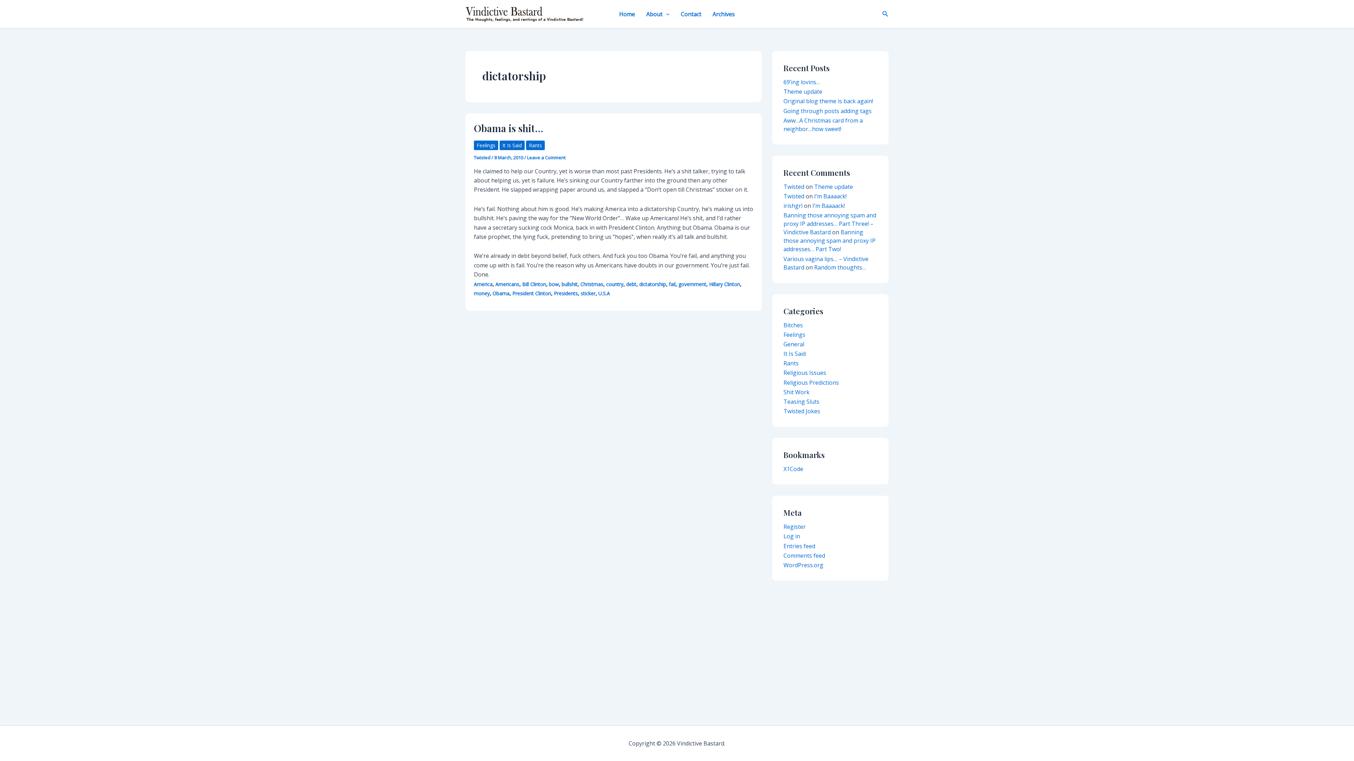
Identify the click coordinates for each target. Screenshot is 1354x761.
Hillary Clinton (724, 284)
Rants (535, 145)
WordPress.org (803, 565)
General (793, 344)
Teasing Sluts (801, 402)
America (483, 284)
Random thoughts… (840, 267)
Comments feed (804, 555)
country (614, 284)
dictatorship (652, 284)
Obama (501, 293)
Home (627, 14)
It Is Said (512, 145)
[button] (666, 14)
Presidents (566, 293)
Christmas (591, 284)
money (482, 293)
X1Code (793, 469)
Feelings (486, 145)
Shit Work (796, 392)
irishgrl (793, 206)
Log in (791, 536)
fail (672, 284)
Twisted (793, 187)
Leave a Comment (546, 157)
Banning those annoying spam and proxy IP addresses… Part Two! (829, 240)
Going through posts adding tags (827, 111)
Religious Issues (804, 373)
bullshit (570, 284)
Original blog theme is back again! (828, 101)
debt (631, 284)
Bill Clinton (534, 284)
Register (794, 527)
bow (554, 284)
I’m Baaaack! (830, 196)
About (654, 14)
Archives (724, 14)
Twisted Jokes (801, 411)
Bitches (793, 325)
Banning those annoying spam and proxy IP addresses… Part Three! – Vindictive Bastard (829, 223)
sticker (588, 293)
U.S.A (604, 293)
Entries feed (799, 546)
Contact (691, 14)
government (692, 284)
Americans (507, 284)
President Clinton (531, 293)
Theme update (802, 91)
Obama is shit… (508, 128)
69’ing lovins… (801, 82)
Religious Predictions (811, 382)
